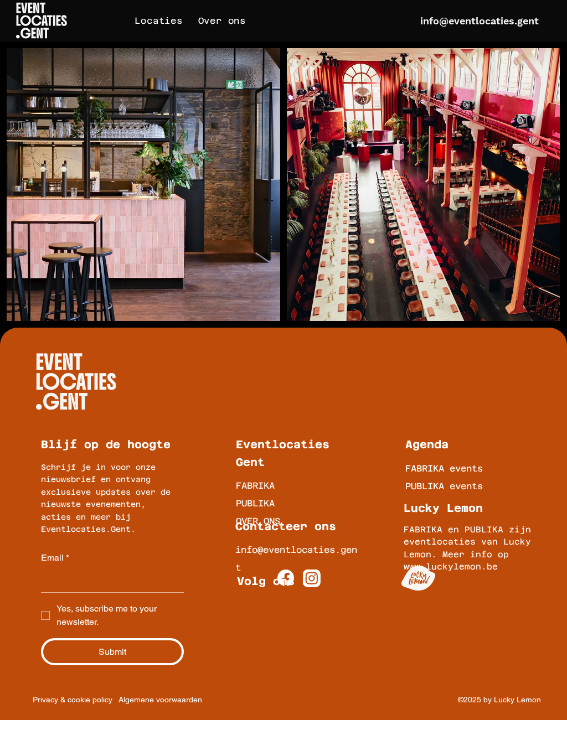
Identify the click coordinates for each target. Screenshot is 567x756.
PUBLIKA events (444, 486)
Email (55, 557)
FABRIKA (255, 485)
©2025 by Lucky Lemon (499, 699)
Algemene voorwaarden (160, 699)
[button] (158, 20)
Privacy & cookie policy (72, 699)
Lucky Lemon (443, 508)
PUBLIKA (255, 503)
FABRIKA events (444, 468)
